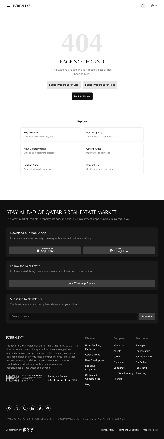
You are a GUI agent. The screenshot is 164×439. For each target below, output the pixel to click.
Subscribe (147, 316)
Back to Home (82, 96)
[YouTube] (48, 408)
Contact (118, 379)
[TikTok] (40, 408)
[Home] (21, 5)
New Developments (96, 360)
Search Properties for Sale (63, 85)
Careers (118, 356)
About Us (119, 345)
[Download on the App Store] (45, 250)
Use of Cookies (150, 430)
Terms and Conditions (128, 430)
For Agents (142, 345)
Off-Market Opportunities (92, 377)
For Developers (144, 356)
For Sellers (141, 362)
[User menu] (144, 5)
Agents (117, 351)
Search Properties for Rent (100, 85)
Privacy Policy (107, 430)
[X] (17, 408)
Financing (141, 373)
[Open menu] (8, 6)
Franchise (119, 362)
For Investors (143, 351)
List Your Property (123, 373)
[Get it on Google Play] (119, 250)
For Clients (141, 368)
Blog (87, 384)
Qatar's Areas (92, 355)
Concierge (119, 368)
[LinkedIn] (32, 408)
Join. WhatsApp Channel (82, 283)
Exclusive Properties (91, 367)
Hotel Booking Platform (93, 347)
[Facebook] (9, 408)
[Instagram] (25, 408)
